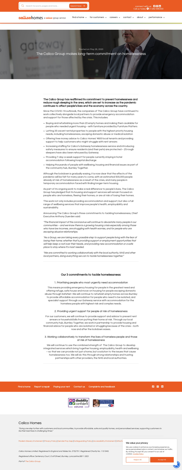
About (140, 17)
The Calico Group (32, 461)
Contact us (79, 387)
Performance (155, 17)
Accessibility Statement (104, 441)
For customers (97, 17)
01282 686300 (156, 9)
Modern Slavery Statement (31, 441)
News (91, 59)
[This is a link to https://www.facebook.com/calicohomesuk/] (153, 387)
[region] (150, 452)
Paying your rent (61, 387)
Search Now (76, 6)
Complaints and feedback (102, 387)
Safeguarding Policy (83, 441)
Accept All (162, 460)
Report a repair (42, 387)
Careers (114, 17)
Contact (127, 17)
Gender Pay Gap (65, 441)
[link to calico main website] (54, 18)
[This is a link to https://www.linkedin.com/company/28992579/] (162, 387)
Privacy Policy (50, 441)
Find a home (78, 17)
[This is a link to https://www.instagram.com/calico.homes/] (158, 387)
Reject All (137, 460)
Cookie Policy (138, 454)
